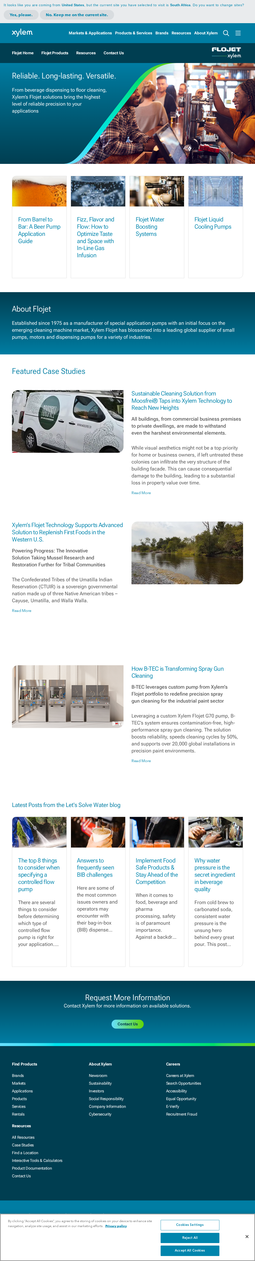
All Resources (23, 1137)
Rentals (18, 1114)
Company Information (107, 1106)
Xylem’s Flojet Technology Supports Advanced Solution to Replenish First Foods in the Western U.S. (67, 532)
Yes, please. (21, 14)
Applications (22, 1091)
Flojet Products (54, 53)
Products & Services (133, 33)
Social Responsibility (106, 1098)
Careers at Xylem (180, 1075)
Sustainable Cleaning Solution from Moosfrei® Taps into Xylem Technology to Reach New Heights (181, 400)
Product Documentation (32, 1168)
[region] (127, 1237)
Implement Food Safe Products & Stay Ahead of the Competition (157, 871)
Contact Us (21, 1176)
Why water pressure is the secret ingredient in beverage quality (214, 875)
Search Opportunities (183, 1083)
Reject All (190, 1238)
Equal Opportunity (181, 1098)
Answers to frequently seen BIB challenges (95, 867)
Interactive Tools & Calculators (37, 1160)
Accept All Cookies (190, 1250)
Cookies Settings (190, 1225)
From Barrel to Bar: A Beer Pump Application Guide (39, 230)
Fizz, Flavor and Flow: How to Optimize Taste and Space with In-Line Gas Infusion (95, 237)
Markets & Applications (90, 33)
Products (19, 1098)
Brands (161, 33)
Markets (19, 1083)
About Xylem (206, 33)
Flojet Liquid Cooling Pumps (212, 223)
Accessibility (176, 1091)
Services (18, 1106)
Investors (96, 1091)
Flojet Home (22, 53)
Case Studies (23, 1145)
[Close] (247, 1236)
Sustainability (100, 1083)
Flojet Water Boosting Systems (150, 226)
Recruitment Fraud (181, 1114)
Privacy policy (116, 1226)
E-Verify (172, 1106)
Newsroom (98, 1075)
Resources (181, 33)
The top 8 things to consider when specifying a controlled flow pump (39, 875)
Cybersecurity (100, 1114)
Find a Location (25, 1152)
